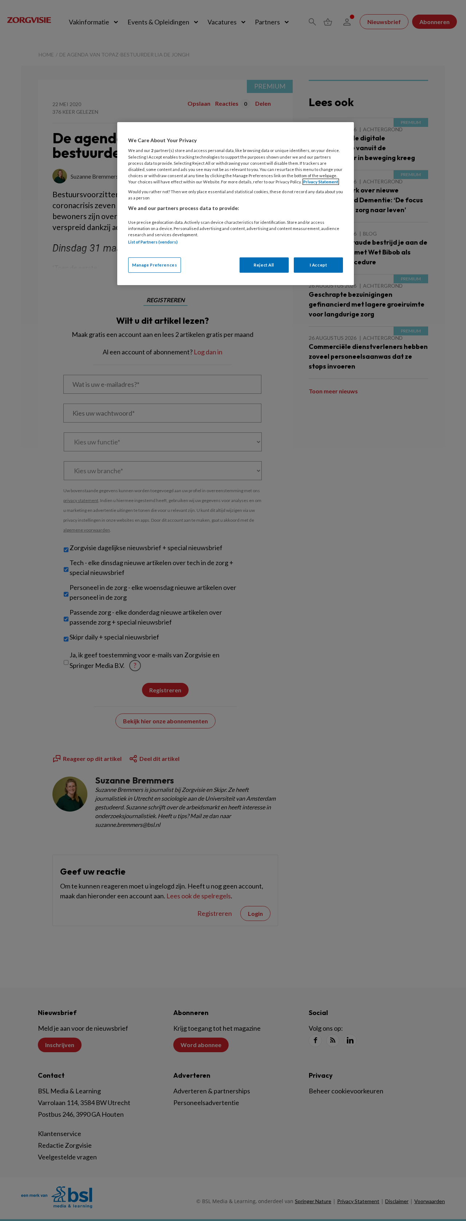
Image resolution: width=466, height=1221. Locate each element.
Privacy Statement (320, 181)
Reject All (264, 265)
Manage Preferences (154, 265)
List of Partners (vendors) (153, 242)
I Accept (318, 265)
